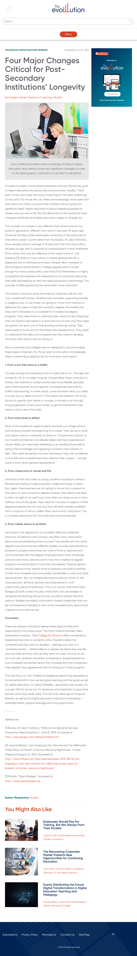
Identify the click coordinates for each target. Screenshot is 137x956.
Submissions (10, 934)
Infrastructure (28, 50)
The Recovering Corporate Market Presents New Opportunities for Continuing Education (63, 856)
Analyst (34, 797)
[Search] (131, 21)
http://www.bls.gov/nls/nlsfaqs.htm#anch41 (32, 737)
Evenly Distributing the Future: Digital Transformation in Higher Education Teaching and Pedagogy (65, 889)
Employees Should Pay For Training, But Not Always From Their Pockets (63, 825)
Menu (68, 34)
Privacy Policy (30, 934)
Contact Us (67, 934)
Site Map (84, 934)
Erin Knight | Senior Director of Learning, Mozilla (33, 97)
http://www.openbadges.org (22, 781)
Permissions (49, 934)
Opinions (43, 50)
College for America (50, 635)
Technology (12, 50)
